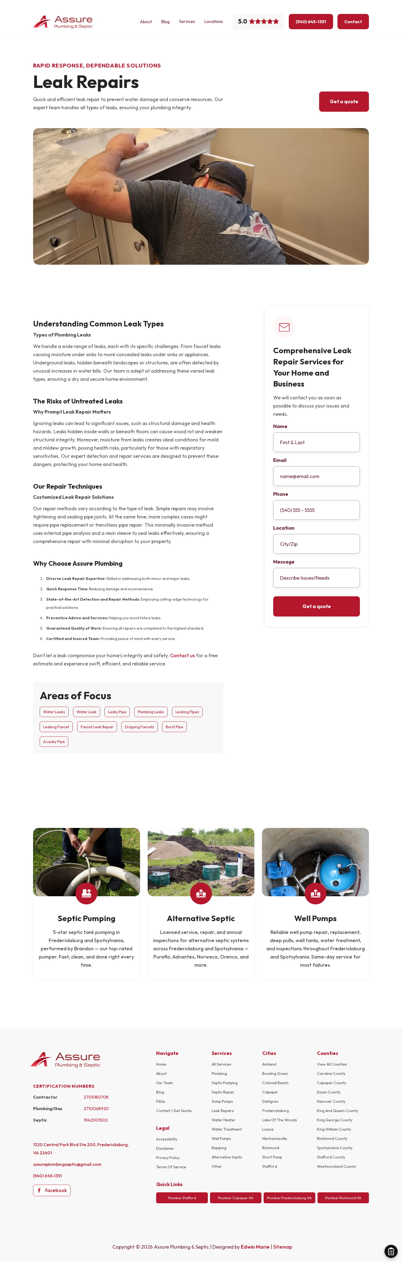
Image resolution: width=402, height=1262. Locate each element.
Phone (280, 494)
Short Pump (272, 1157)
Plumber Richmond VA (343, 1198)
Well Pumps (221, 1138)
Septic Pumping (225, 1082)
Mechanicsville (274, 1138)
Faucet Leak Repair (97, 726)
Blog (165, 21)
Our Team (164, 1082)
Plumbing (219, 1073)
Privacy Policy (168, 1157)
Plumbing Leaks (151, 711)
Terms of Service (171, 1166)
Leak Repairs (223, 1110)
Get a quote (344, 101)
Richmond (270, 1147)
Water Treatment (227, 1129)
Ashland (269, 1064)
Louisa (267, 1129)
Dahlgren (270, 1101)
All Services (221, 1064)
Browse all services (337, 807)
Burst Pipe (174, 726)
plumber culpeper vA (235, 1198)
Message (284, 562)
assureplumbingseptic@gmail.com (67, 1164)
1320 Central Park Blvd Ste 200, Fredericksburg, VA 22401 (81, 1148)
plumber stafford (182, 1198)
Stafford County (331, 1157)
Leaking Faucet (56, 726)
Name (280, 426)
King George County (335, 1119)
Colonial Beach (275, 1082)
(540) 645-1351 (47, 1175)
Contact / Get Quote (174, 1110)
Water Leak (87, 711)
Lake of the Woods (279, 1119)
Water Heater (223, 1119)
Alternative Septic (227, 1157)
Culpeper (270, 1092)
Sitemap (282, 1247)
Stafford (269, 1166)
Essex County (328, 1092)
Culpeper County (331, 1082)
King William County (334, 1129)
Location (284, 528)
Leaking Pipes (187, 711)
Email (280, 460)
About (146, 21)
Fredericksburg (275, 1110)
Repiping (219, 1147)
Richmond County (332, 1138)
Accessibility (166, 1139)
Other (217, 1166)
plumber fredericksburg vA (289, 1198)
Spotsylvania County (335, 1147)
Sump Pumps (222, 1101)
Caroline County (331, 1073)
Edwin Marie (256, 1247)
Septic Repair (223, 1092)
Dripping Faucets (139, 726)
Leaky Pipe (117, 711)
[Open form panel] (391, 1251)
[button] (187, 21)
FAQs (160, 1101)
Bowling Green (275, 1073)
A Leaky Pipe (54, 741)
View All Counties (332, 1064)
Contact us (182, 655)
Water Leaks (54, 711)
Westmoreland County (336, 1166)
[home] (63, 21)
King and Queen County (337, 1110)
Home (161, 1064)
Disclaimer (165, 1148)
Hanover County (331, 1101)
